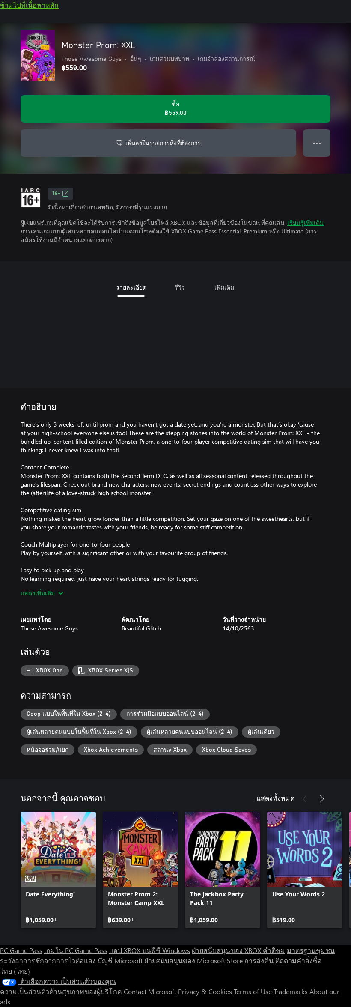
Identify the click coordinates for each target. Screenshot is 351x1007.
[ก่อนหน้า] (304, 799)
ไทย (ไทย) (15, 970)
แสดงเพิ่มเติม (38, 593)
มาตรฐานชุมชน (311, 950)
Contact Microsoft (150, 991)
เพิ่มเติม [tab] (224, 287)
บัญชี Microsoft (120, 960)
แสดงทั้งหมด (275, 797)
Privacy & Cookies (205, 991)
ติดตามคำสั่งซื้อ (298, 960)
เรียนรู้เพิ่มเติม (305, 222)
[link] (58, 870)
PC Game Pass (21, 950)
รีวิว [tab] (180, 287)
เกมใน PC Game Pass (75, 950)
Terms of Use (253, 991)
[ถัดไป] (321, 799)
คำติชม (274, 950)
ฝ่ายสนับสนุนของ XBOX (227, 950)
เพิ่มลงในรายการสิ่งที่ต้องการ (163, 143)
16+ (56, 194)
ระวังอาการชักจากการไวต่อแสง (48, 960)
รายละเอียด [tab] (131, 287)
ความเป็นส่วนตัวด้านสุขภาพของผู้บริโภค (61, 991)
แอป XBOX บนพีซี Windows (149, 950)
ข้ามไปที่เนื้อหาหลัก (29, 4)
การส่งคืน (259, 960)
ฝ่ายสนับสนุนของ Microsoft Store (193, 960)
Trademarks (291, 991)
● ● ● (317, 142)
